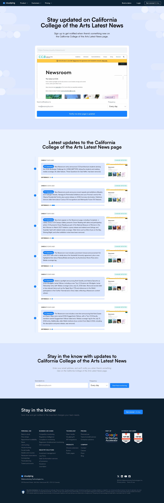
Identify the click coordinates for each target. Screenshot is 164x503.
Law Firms (42, 456)
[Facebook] (129, 476)
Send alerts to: (40, 381)
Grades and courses (28, 453)
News (23, 442)
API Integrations (71, 439)
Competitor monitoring (46, 434)
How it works (70, 434)
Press (82, 453)
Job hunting (25, 445)
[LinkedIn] (122, 476)
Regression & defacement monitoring (51, 442)
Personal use (85, 434)
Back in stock (25, 434)
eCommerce (43, 461)
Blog (82, 456)
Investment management (47, 453)
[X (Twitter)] (118, 476)
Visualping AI (70, 437)
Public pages (70, 453)
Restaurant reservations (29, 455)
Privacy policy (121, 482)
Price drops (25, 437)
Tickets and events (27, 463)
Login (139, 3)
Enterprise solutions (87, 439)
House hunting (26, 447)
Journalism (42, 466)
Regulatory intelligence (46, 437)
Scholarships (25, 458)
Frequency (111, 102)
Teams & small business (88, 437)
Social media (25, 450)
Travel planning (26, 461)
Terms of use (131, 482)
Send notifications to (44, 102)
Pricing (47, 3)
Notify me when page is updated (82, 114)
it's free (152, 3)
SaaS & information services (48, 458)
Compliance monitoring (47, 439)
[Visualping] (9, 3)
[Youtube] (125, 476)
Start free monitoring (119, 385)
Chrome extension (72, 448)
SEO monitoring (44, 445)
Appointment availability (29, 439)
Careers (83, 450)
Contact (83, 448)
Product (23, 3)
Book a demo (126, 3)
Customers (35, 3)
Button (68, 450)
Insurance (42, 464)
